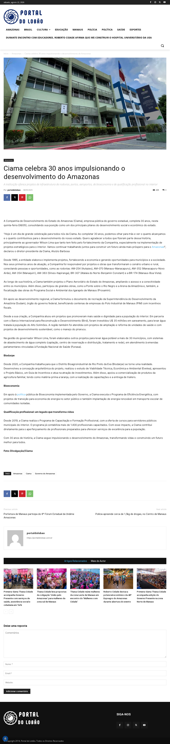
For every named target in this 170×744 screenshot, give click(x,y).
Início (6, 53)
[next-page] (11, 612)
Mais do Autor (98, 561)
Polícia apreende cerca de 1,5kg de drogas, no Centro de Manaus (130, 514)
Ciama (28, 473)
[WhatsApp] (30, 197)
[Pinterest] (22, 197)
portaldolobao (14, 190)
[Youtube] (164, 2)
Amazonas (16, 53)
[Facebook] (151, 2)
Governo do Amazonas (45, 473)
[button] (162, 46)
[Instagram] (155, 2)
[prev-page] (6, 612)
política (21, 394)
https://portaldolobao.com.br (39, 538)
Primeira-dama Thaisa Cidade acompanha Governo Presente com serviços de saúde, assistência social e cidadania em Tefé (18, 598)
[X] (160, 2)
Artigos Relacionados (75, 561)
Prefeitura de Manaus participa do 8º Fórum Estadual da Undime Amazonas (39, 516)
